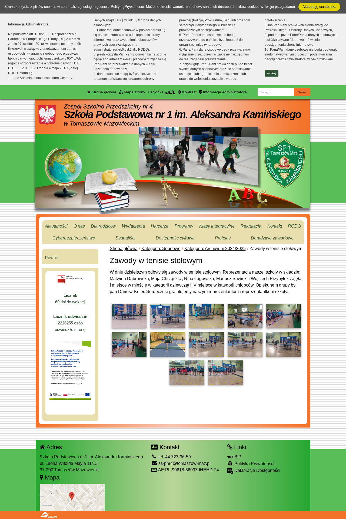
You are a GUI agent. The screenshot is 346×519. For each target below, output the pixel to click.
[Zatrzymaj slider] (198, 181)
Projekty (223, 238)
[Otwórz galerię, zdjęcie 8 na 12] (206, 344)
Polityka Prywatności (253, 463)
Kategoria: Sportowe (161, 248)
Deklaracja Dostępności (256, 470)
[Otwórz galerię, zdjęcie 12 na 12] (225, 372)
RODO (294, 226)
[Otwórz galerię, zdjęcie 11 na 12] (186, 372)
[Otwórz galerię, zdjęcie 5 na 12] (283, 316)
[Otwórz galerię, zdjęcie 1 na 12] (129, 316)
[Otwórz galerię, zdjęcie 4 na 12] (245, 316)
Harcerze (159, 226)
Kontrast (189, 92)
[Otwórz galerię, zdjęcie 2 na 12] (167, 316)
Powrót (51, 257)
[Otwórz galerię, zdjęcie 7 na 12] (167, 344)
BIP (237, 457)
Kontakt (274, 226)
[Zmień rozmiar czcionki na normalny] (166, 92)
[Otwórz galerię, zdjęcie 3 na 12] (206, 316)
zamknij (271, 73)
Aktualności (56, 226)
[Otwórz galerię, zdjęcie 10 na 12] (283, 344)
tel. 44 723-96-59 (174, 457)
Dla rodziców (103, 226)
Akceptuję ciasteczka (319, 7)
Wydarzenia (133, 226)
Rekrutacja (251, 226)
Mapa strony (134, 92)
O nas (79, 226)
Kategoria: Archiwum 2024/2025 (215, 248)
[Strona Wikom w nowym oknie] (48, 515)
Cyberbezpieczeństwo (73, 238)
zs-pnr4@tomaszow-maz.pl (184, 463)
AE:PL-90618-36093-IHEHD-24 (188, 470)
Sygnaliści (125, 238)
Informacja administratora (224, 92)
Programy (184, 226)
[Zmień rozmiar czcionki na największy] (173, 92)
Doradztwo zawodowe (272, 238)
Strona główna (103, 92)
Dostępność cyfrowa (175, 238)
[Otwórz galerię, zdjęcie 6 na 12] (129, 344)
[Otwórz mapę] (72, 497)
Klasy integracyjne (217, 226)
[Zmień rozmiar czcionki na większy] (169, 92)
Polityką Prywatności (127, 7)
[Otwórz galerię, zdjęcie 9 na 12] (245, 344)
